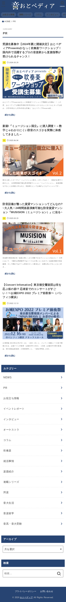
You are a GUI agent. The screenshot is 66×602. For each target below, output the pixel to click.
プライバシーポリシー (25, 591)
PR (5, 387)
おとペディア (26, 597)
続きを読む (10, 115)
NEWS (7, 377)
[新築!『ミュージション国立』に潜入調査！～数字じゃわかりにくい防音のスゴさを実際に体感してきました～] (33, 174)
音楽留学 (8, 513)
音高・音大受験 (12, 523)
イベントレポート (13, 408)
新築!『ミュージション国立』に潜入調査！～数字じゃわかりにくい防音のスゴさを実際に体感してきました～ (32, 130)
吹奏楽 (7, 450)
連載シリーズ (25, 15)
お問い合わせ (46, 591)
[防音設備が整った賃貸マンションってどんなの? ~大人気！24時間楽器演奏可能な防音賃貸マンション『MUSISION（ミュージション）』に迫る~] (33, 252)
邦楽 (6, 492)
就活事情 (8, 461)
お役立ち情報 (8, 15)
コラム (39, 15)
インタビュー (52, 15)
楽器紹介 (8, 471)
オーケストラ (11, 429)
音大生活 (8, 502)
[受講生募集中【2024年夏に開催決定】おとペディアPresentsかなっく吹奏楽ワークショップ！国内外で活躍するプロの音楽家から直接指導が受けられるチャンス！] (33, 96)
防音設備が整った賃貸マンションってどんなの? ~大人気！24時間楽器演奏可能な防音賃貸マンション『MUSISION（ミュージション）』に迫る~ (33, 208)
